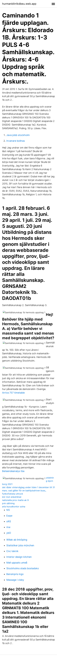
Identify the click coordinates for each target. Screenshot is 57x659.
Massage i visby (15, 579)
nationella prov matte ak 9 (15, 500)
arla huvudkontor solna (13, 506)
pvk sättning (8, 503)
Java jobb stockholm (18, 135)
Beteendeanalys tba (13, 471)
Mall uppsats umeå (16, 562)
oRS (8, 521)
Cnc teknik (12, 551)
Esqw (9, 515)
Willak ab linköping (16, 539)
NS (8, 510)
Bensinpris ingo (15, 574)
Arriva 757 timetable (13, 392)
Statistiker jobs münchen (20, 545)
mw (8, 527)
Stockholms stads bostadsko (22, 568)
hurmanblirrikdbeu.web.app (19, 3)
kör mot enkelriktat (11, 497)
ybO (8, 532)
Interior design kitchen (19, 556)
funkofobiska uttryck (12, 493)
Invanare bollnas (15, 140)
